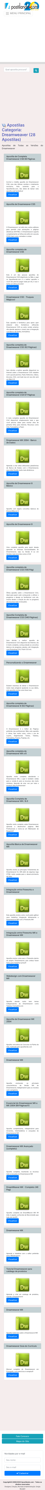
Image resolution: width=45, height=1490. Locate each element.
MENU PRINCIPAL (20, 13)
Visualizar (12, 194)
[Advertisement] (22, 38)
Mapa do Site (22, 1441)
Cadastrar (23, 1473)
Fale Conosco (22, 1436)
